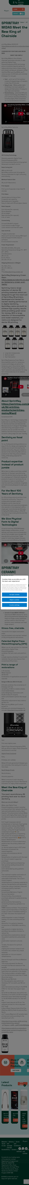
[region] (14, 592)
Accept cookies (14, 594)
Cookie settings (14, 605)
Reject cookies (14, 600)
